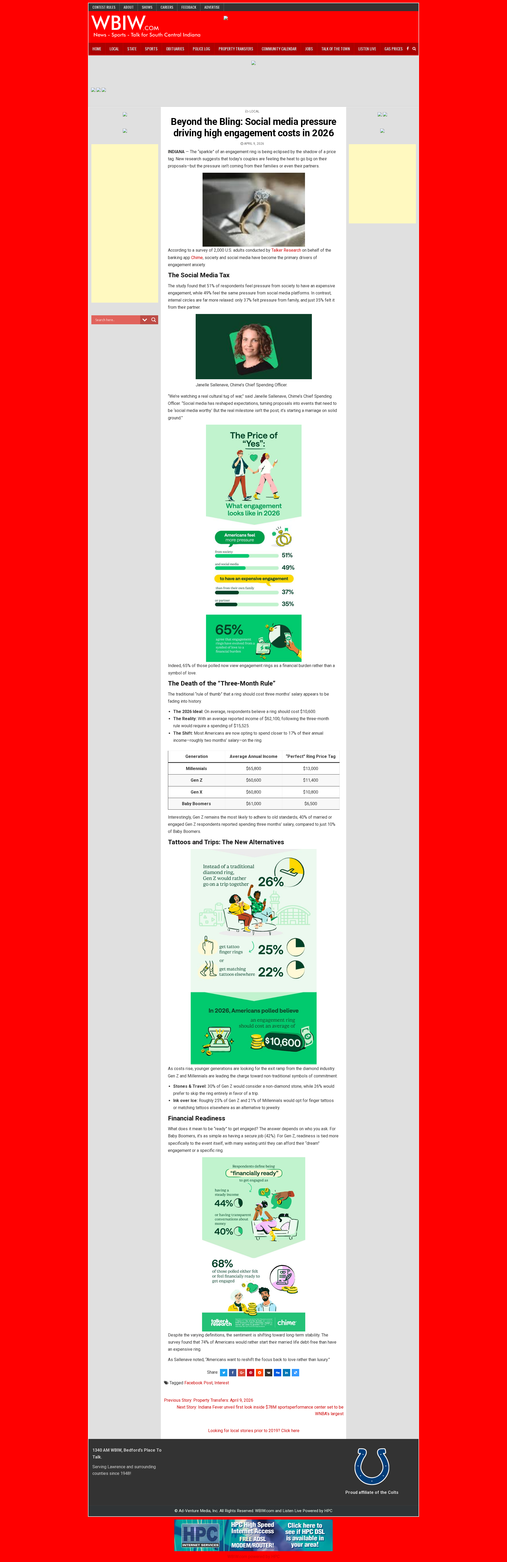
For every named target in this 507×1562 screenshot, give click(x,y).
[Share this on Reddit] (259, 1372)
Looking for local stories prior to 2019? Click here (253, 1430)
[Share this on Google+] (241, 1372)
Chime (197, 257)
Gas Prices (393, 48)
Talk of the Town (335, 48)
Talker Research (286, 250)
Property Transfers (236, 48)
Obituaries (175, 48)
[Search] (414, 49)
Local (114, 48)
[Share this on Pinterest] (250, 1372)
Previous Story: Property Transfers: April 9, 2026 (208, 1400)
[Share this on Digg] (277, 1372)
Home (96, 48)
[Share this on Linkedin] (286, 1372)
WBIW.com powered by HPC (253, 1556)
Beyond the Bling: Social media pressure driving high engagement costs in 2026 (253, 127)
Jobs (309, 48)
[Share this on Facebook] (232, 1372)
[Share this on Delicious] (295, 1372)
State (132, 48)
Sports (151, 48)
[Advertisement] (124, 223)
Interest (221, 1382)
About (129, 7)
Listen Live (367, 48)
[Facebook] (408, 49)
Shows (147, 7)
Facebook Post (198, 1382)
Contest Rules (103, 7)
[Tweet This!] (223, 1372)
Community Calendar (279, 48)
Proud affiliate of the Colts (371, 1492)
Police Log (201, 48)
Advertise (212, 7)
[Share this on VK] (268, 1372)
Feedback (188, 7)
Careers (167, 7)
